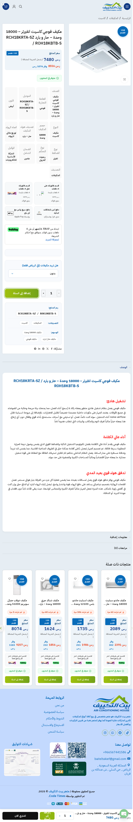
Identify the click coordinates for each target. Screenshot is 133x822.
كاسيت (101, 18)
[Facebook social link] (52, 349)
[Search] (20, 6)
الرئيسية (126, 18)
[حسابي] (14, 6)
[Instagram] (105, 733)
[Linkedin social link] (39, 349)
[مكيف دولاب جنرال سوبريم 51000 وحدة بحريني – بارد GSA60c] (17, 585)
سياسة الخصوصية (53, 712)
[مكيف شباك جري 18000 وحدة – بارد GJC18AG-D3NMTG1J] (50, 585)
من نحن (59, 705)
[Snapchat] (120, 733)
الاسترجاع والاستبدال (53, 725)
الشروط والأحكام (55, 718)
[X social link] (47, 349)
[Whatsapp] (112, 733)
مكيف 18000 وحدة (33, 332)
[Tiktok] (127, 733)
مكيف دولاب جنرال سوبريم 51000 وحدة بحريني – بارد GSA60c (17, 604)
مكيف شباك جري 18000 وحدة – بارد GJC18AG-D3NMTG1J (50, 605)
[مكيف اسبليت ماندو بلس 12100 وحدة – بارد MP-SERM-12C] (83, 585)
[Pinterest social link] (43, 349)
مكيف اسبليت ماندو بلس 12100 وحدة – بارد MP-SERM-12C (83, 604)
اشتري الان (20, 816)
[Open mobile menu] (127, 6)
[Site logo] (112, 6)
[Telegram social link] (35, 349)
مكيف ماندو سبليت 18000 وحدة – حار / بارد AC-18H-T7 (115, 604)
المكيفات (113, 18)
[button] (116, 679)
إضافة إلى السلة (21, 293)
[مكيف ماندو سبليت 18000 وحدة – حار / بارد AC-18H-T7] (116, 585)
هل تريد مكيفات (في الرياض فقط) (40, 265)
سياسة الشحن (56, 731)
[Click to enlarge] (124, 79)
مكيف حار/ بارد (49, 339)
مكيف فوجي (31, 339)
